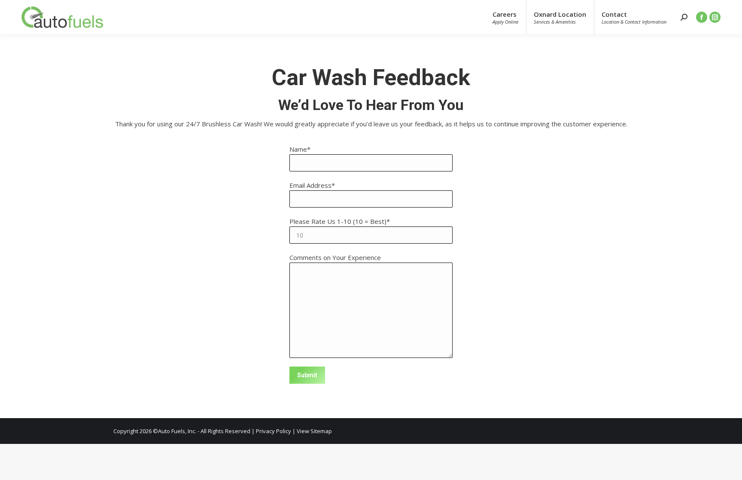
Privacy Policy (273, 431)
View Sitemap (314, 431)
